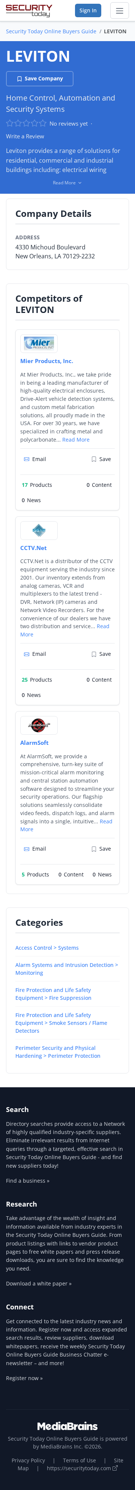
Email (39, 459)
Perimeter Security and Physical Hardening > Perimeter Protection (57, 1051)
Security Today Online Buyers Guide (51, 31)
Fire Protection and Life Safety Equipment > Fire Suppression (53, 993)
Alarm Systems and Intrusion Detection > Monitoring (66, 968)
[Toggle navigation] (119, 10)
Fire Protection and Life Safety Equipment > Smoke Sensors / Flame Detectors (61, 1022)
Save (105, 459)
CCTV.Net (33, 548)
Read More (76, 439)
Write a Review (25, 136)
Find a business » (28, 1180)
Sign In (88, 10)
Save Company (44, 78)
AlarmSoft (34, 742)
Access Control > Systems (47, 947)
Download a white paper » (39, 1283)
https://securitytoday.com (79, 1468)
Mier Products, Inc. (46, 361)
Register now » (24, 1378)
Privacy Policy (28, 1460)
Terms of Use (79, 1460)
